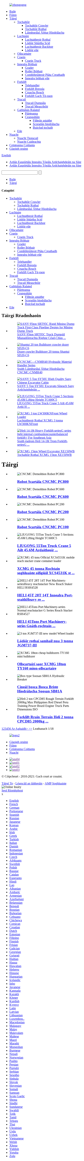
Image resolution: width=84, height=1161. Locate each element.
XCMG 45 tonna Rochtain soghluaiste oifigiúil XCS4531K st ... (46, 571)
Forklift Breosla (34, 89)
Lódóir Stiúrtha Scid (37, 43)
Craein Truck (33, 60)
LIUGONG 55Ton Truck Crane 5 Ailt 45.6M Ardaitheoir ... (44, 548)
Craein (21, 57)
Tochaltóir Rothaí (35, 29)
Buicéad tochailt (43, 127)
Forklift (21, 81)
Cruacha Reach (34, 92)
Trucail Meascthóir (36, 106)
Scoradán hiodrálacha (46, 124)
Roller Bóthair (34, 71)
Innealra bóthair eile (37, 78)
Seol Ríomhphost (12, 790)
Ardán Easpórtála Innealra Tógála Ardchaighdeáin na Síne (45, 162)
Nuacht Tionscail (27, 138)
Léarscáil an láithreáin (28, 783)
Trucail (21, 99)
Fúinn (13, 15)
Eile (19, 131)
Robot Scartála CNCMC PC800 (43, 482)
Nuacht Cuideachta (29, 141)
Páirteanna (31, 113)
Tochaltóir (23, 22)
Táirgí (13, 18)
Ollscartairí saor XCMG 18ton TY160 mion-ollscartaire (41, 666)
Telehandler (32, 85)
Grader (29, 67)
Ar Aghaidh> (20, 728)
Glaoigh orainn (18, 148)
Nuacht (13, 134)
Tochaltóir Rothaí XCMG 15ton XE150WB (44, 454)
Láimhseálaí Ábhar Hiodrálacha (44, 32)
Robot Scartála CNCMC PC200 (43, 512)
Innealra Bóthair (27, 64)
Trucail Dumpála (35, 103)
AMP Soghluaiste (55, 783)
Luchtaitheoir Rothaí (37, 39)
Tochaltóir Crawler (36, 25)
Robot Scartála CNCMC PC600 (43, 497)
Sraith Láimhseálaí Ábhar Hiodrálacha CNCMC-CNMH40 (40, 370)
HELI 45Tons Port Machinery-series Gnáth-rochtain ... (42, 623)
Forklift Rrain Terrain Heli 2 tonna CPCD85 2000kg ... (45, 719)
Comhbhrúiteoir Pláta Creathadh (45, 74)
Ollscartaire (24, 53)
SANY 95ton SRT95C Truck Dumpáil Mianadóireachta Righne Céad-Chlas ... (41, 336)
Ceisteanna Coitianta (22, 145)
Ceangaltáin (32, 117)
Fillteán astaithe (42, 120)
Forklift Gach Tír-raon (39, 96)
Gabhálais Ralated (28, 110)
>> (30, 728)
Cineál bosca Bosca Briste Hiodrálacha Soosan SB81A (39, 689)
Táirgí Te (7, 783)
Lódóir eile (31, 50)
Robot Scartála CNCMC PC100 (43, 527)
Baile (12, 11)
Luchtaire (23, 36)
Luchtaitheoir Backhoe (39, 46)
